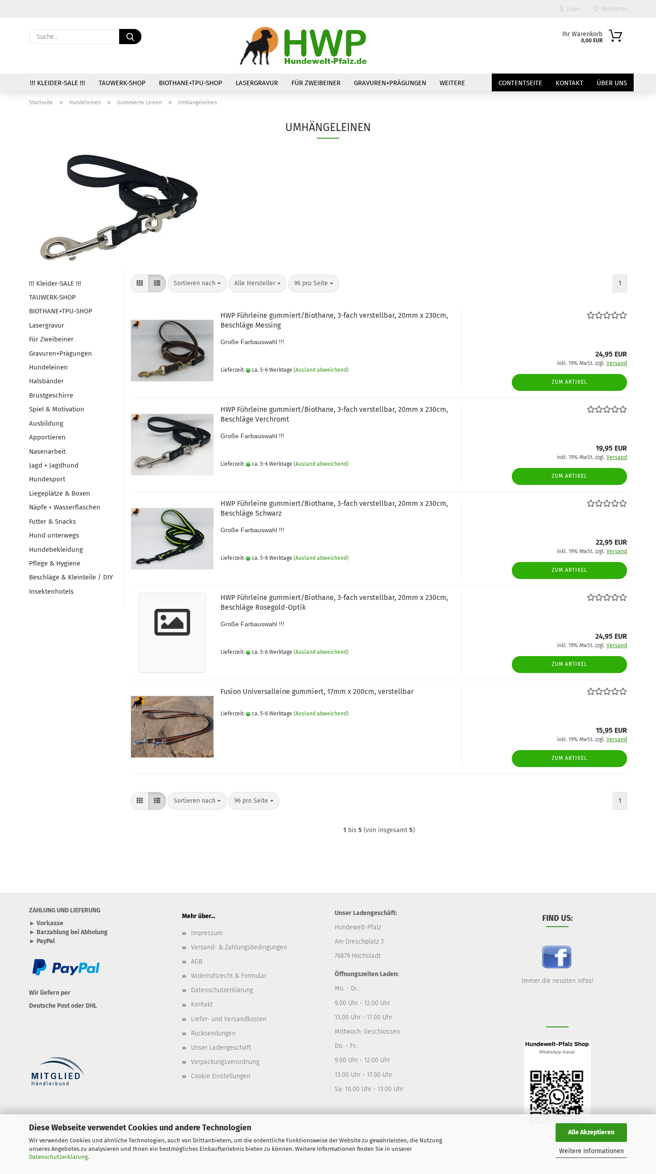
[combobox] (197, 283)
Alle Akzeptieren (591, 1132)
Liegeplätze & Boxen (59, 493)
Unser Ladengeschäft (221, 1047)
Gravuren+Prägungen (390, 83)
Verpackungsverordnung (225, 1062)
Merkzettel (612, 9)
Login (572, 9)
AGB (196, 961)
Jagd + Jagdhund (54, 465)
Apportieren (47, 437)
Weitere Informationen (591, 1151)
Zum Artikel (569, 382)
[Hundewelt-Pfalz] (304, 46)
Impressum (207, 933)
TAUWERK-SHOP (122, 83)
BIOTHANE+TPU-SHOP (190, 83)
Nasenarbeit (47, 451)
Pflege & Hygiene (54, 563)
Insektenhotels (51, 591)
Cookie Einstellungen (220, 1076)
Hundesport (47, 479)
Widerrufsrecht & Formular (228, 976)
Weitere (452, 83)
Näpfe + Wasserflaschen (64, 507)
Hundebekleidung (56, 550)
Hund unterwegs (54, 535)
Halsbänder (46, 381)
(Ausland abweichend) (321, 370)
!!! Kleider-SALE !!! (57, 83)
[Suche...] (130, 36)
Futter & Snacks (52, 521)
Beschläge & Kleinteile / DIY (71, 577)
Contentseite (520, 83)
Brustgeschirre (51, 395)
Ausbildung (46, 423)
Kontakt (569, 83)
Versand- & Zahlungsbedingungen (239, 947)
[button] (140, 283)
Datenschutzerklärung (58, 1156)
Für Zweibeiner (315, 83)
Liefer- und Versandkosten (228, 1019)
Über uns (612, 83)
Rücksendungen (213, 1033)
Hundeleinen (48, 367)
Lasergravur (257, 83)
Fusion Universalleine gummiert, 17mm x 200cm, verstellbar (317, 691)
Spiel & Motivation (56, 409)
